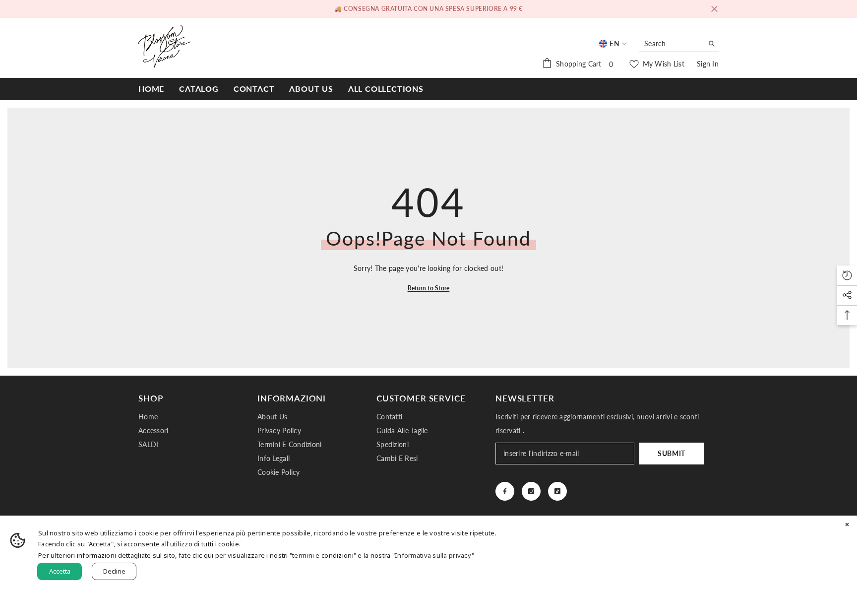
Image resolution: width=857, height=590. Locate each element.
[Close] (847, 525)
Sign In (708, 64)
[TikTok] (557, 491)
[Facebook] (504, 491)
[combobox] (671, 43)
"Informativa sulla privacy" (433, 555)
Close (714, 9)
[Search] (679, 44)
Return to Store (429, 288)
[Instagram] (531, 491)
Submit (671, 453)
